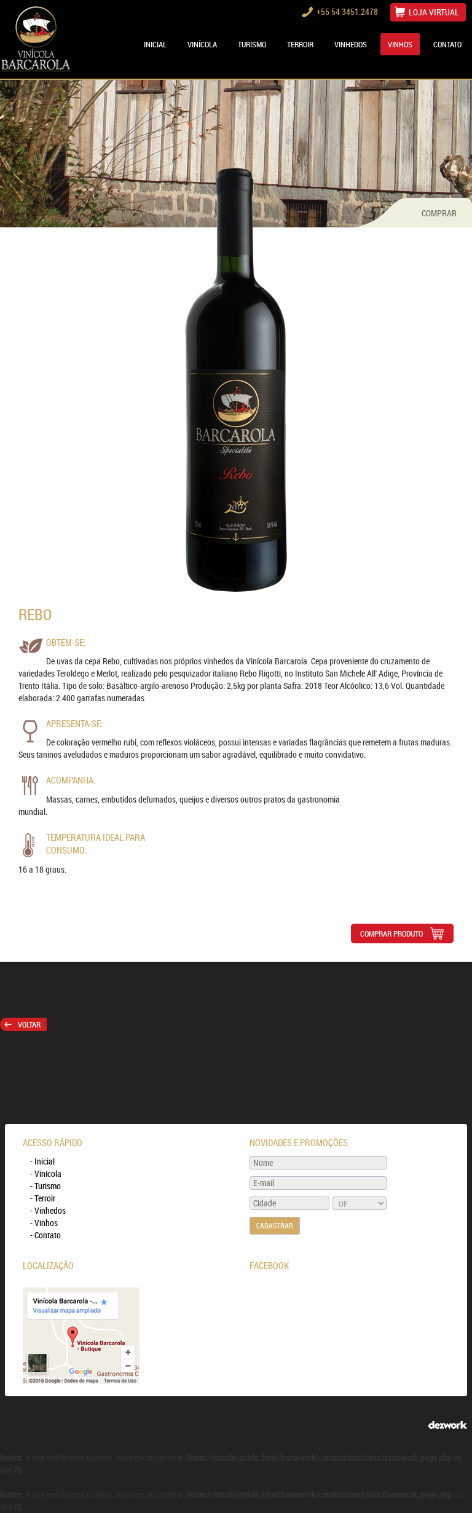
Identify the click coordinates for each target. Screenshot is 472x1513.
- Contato (45, 1235)
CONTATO (447, 44)
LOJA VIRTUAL (434, 12)
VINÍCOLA (202, 44)
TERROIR (300, 44)
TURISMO (252, 44)
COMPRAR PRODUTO (391, 933)
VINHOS (400, 44)
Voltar (29, 1024)
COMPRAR (439, 213)
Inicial (155, 44)
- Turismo (45, 1186)
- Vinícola (45, 1173)
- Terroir (42, 1198)
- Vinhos (44, 1222)
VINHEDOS (350, 44)
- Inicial (42, 1161)
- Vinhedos (48, 1210)
